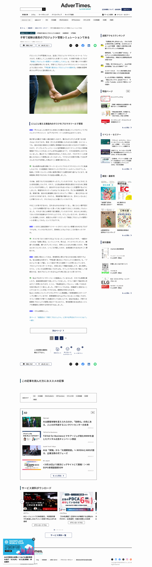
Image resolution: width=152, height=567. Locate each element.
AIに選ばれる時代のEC (121, 203)
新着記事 (25, 15)
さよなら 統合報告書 (117, 249)
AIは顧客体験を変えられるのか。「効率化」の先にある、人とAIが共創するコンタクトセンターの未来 (67, 423)
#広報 (104, 20)
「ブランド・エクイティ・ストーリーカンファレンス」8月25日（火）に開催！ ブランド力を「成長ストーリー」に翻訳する (121, 143)
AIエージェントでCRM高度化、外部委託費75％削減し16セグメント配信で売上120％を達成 (39, 519)
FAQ (37, 560)
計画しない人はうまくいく (119, 264)
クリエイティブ (57, 15)
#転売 (111, 20)
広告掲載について (108, 9)
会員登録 (117, 9)
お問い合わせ (53, 560)
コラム (33, 15)
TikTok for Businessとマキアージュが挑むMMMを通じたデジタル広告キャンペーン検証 (68, 437)
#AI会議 (53, 20)
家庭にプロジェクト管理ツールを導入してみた (48, 61)
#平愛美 (73, 33)
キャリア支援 (69, 15)
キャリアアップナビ (117, 97)
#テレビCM (87, 20)
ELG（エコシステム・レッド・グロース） (120, 280)
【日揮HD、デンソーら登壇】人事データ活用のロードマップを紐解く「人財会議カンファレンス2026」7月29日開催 (121, 162)
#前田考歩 (65, 33)
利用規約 (44, 560)
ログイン (127, 9)
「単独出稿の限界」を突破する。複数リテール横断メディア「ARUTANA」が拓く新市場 (121, 114)
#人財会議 (96, 20)
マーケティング (44, 15)
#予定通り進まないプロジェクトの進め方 (48, 33)
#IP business (76, 20)
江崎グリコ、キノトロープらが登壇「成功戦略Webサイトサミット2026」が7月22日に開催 (121, 152)
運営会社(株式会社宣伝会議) (84, 560)
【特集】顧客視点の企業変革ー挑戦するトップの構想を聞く (121, 105)
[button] (70, 45)
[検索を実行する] (44, 9)
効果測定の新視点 (123, 230)
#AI (47, 20)
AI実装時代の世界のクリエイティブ (108, 231)
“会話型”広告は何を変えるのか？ (106, 203)
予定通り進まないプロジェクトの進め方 (60, 67)
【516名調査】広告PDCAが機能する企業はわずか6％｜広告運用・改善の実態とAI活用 (76, 517)
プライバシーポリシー (66, 560)
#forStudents (64, 20)
